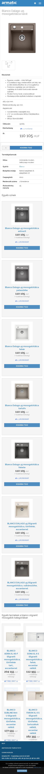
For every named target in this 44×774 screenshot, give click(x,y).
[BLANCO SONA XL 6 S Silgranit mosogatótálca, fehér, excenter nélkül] (33, 636)
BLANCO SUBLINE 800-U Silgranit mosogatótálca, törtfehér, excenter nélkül (12, 718)
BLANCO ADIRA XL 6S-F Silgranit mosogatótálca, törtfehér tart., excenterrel (12, 659)
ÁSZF (3, 743)
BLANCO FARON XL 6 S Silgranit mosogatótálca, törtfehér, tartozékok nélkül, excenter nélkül (34, 721)
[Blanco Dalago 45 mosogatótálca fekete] (22, 450)
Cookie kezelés (7, 752)
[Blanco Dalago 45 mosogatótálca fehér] (22, 332)
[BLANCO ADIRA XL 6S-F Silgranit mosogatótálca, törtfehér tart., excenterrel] (11, 636)
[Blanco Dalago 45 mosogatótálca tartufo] (22, 391)
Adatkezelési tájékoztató (11, 748)
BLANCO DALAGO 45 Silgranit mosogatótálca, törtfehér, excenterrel (22, 526)
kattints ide (37, 767)
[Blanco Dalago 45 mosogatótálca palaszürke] (22, 273)
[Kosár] (30, 3)
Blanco (21, 167)
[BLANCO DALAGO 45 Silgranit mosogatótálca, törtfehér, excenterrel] (22, 509)
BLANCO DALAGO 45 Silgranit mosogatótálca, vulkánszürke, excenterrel (22, 585)
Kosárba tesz (26, 148)
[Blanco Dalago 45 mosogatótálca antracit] (22, 214)
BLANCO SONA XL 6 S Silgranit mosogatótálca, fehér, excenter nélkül (34, 659)
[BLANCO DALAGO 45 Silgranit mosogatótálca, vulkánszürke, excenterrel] (22, 568)
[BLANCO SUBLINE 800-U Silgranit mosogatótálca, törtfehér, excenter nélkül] (11, 696)
